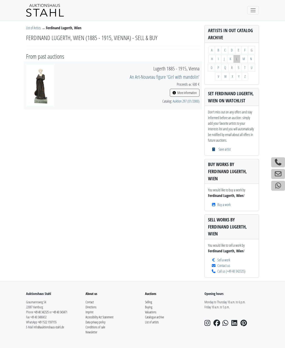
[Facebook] (217, 324)
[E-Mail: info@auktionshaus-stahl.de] (278, 174)
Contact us (223, 265)
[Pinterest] (244, 324)
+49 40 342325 (235, 271)
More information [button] (187, 92)
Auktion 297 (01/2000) (186, 101)
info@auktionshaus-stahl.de (49, 327)
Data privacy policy (95, 322)
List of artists (152, 322)
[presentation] (40, 84)
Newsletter (91, 332)
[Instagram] (208, 324)
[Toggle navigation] (253, 10)
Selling (148, 302)
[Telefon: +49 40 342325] (278, 162)
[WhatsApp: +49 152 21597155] (278, 186)
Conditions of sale (95, 327)
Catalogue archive (154, 317)
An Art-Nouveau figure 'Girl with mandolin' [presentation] (164, 76)
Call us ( (222, 271)
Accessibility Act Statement (99, 317)
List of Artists (34, 27)
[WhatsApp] (226, 324)
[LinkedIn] (235, 324)
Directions (91, 307)
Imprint (89, 312)
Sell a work (223, 259)
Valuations (150, 312)
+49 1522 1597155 (47, 322)
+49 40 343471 (59, 312)
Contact (90, 302)
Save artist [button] (224, 149)
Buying (148, 307)
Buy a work (224, 204)
